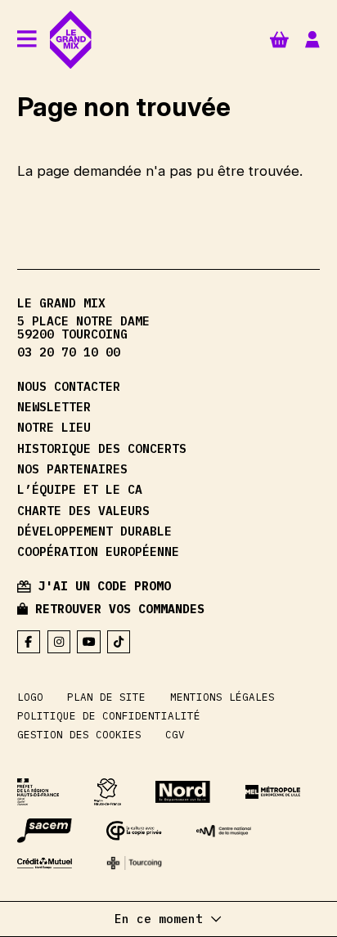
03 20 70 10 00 (68, 353)
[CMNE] (44, 863)
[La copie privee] (133, 831)
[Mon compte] (312, 39)
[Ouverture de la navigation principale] (27, 39)
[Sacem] (44, 830)
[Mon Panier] (279, 39)
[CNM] (223, 831)
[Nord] (182, 792)
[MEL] (272, 791)
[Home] (70, 40)
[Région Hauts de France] (108, 792)
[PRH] (38, 792)
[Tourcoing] (133, 863)
